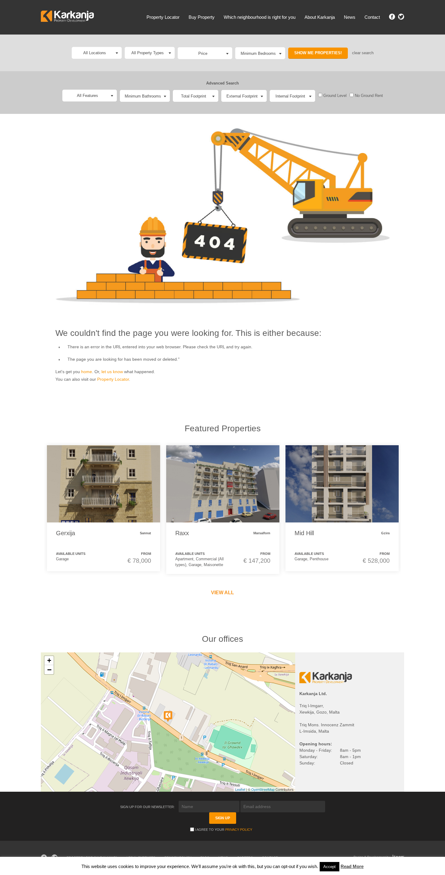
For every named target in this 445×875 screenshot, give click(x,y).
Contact (372, 17)
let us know (112, 371)
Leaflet (240, 789)
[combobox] (205, 53)
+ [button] (49, 660)
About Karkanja (320, 17)
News (349, 17)
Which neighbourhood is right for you (259, 17)
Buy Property (202, 17)
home (86, 371)
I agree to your (223, 829)
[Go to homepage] (67, 17)
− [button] (49, 669)
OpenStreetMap (263, 789)
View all (222, 592)
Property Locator (163, 17)
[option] (103, 508)
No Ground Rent (368, 95)
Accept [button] (329, 866)
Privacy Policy (238, 829)
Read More (352, 866)
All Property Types (147, 53)
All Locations (94, 53)
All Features (87, 95)
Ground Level (334, 95)
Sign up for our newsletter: (148, 807)
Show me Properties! (318, 53)
